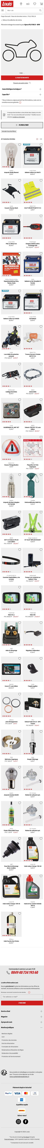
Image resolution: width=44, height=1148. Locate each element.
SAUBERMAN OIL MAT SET (11, 427)
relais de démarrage (11, 650)
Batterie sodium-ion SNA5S (11, 318)
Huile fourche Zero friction (11, 941)
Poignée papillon (32, 686)
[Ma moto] (27, 3)
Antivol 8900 (32, 392)
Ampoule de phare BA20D (11, 795)
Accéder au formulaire (18, 117)
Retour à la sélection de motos (12, 20)
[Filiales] (21, 3)
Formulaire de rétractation (10, 1047)
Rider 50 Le (11, 615)
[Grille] (37, 139)
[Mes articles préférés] (34, 3)
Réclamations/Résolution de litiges (13, 1050)
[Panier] (41, 3)
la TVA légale (25, 1137)
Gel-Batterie (32, 318)
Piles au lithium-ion (11, 243)
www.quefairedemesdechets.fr (19, 1076)
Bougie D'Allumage (32, 759)
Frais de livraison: (9, 1139)
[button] (40, 10)
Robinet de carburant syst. (32, 795)
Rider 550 (32, 615)
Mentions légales (7, 1033)
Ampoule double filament (11, 172)
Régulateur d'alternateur (33, 650)
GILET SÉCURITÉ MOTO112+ (32, 208)
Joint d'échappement (11, 721)
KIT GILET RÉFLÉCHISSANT (33, 540)
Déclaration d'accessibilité (10, 1053)
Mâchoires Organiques (11, 759)
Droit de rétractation (8, 1043)
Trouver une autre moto (20, 83)
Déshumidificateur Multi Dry (33, 502)
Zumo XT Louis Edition (11, 686)
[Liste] (41, 139)
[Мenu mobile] (2, 10)
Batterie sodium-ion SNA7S (33, 172)
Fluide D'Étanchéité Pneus (11, 830)
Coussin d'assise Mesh (11, 208)
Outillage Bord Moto (11, 392)
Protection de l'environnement (11, 1056)
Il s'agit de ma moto (22, 78)
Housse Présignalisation (11, 465)
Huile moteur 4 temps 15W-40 (32, 866)
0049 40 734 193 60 (24, 973)
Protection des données (9, 1040)
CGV (3, 1037)
